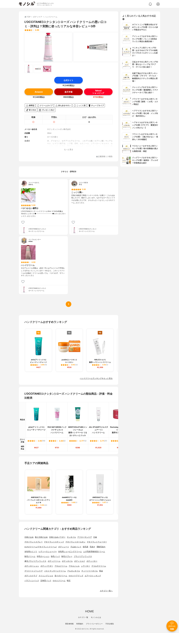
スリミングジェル (46, 576)
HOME (89, 611)
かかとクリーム (59, 581)
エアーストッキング (93, 576)
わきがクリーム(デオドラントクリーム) (40, 547)
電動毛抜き (101, 547)
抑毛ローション (43, 556)
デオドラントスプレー (33, 542)
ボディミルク (79, 561)
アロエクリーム (61, 566)
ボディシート (63, 547)
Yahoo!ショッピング (98, 91)
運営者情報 (69, 624)
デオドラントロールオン (75, 542)
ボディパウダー (46, 566)
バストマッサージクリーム (55, 571)
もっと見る (68, 149)
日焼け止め (29, 537)
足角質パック (45, 581)
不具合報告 (109, 624)
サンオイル (71, 537)
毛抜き (92, 547)
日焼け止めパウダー (57, 537)
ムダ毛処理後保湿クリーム (94, 551)
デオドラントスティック (54, 542)
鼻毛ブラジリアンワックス (35, 561)
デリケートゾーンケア (33, 571)
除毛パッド (55, 556)
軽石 (68, 581)
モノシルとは (96, 617)
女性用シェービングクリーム (70, 551)
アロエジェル (74, 566)
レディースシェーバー (48, 551)
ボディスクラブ (30, 576)
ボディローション (31, 566)
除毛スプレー (66, 556)
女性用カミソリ (30, 551)
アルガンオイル (73, 571)
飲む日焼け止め (41, 537)
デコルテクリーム (98, 566)
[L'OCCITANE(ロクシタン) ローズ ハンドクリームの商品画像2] (97, 47)
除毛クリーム (29, 556)
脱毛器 (85, 547)
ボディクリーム (54, 561)
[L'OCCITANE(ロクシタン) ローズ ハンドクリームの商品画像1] (48, 47)
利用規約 (79, 624)
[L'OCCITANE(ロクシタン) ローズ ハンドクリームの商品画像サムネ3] (47, 69)
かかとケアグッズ (76, 576)
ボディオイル (67, 561)
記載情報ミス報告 (105, 157)
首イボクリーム (61, 576)
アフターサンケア (84, 537)
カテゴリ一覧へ (106, 591)
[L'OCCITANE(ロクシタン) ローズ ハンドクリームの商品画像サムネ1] (28, 69)
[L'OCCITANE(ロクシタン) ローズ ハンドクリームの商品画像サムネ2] (38, 69)
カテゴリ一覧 (83, 617)
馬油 (101, 571)
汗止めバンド (75, 547)
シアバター (85, 566)
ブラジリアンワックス (83, 556)
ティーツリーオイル (89, 571)
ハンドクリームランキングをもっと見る (96, 378)
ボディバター (91, 561)
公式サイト (68, 80)
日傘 (95, 537)
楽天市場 (68, 92)
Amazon (39, 92)
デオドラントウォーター (97, 542)
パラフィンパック (31, 581)
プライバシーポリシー (94, 624)
